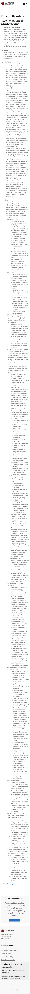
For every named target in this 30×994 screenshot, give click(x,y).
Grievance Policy (6, 953)
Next (26, 888)
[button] (26, 4)
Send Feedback (14, 920)
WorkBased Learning (7, 884)
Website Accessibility (7, 957)
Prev (4, 888)
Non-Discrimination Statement (9, 950)
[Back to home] (7, 4)
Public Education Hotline (8, 960)
